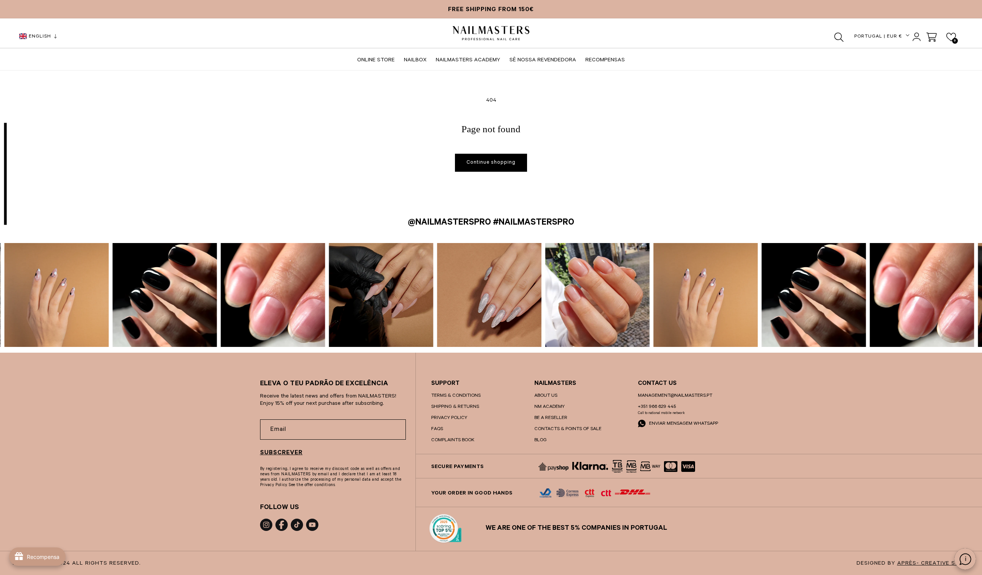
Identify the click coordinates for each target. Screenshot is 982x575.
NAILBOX (415, 61)
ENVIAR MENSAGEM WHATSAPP (683, 424)
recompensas (605, 61)
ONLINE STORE (376, 61)
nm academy (549, 407)
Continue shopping (491, 163)
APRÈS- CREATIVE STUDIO (935, 564)
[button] (839, 37)
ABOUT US (545, 396)
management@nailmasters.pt (675, 396)
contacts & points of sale (567, 429)
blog (540, 440)
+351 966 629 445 (657, 407)
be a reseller (550, 418)
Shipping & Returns (455, 407)
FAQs (437, 429)
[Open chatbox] (965, 559)
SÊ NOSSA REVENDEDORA (542, 61)
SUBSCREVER (281, 453)
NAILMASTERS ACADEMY (468, 61)
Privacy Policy (449, 418)
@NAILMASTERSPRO (449, 223)
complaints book (453, 440)
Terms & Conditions (456, 396)
